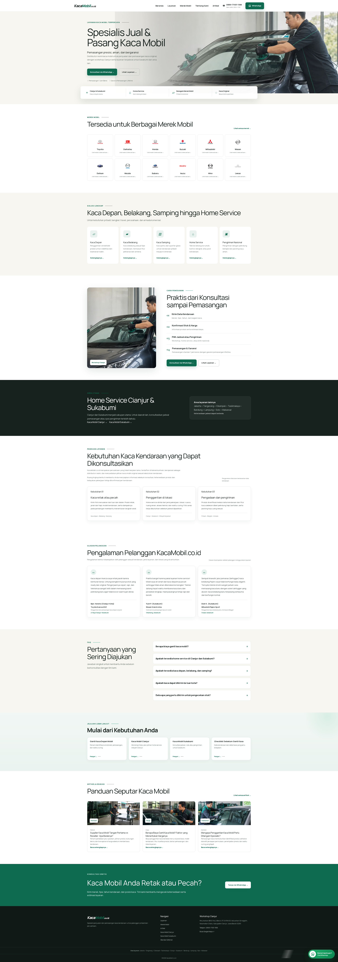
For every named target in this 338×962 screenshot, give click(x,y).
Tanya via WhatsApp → (238, 885)
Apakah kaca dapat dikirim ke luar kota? (202, 683)
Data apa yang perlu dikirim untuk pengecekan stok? (202, 695)
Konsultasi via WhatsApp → (102, 72)
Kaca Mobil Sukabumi (168, 936)
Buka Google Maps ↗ (207, 931)
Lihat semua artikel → (242, 795)
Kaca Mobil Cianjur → (97, 422)
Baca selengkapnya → (99, 847)
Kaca (85, 5)
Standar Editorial (166, 940)
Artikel (162, 928)
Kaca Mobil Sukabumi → (120, 422)
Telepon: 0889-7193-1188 (209, 928)
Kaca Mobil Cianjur (167, 932)
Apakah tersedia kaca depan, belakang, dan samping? (202, 671)
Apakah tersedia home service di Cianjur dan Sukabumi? (202, 658)
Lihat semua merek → (242, 128)
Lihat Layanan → (129, 72)
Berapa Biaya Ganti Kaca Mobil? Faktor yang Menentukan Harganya (166, 834)
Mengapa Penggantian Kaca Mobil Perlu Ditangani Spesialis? (220, 834)
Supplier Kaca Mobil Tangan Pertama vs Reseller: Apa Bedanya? (109, 834)
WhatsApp (256, 5)
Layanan (163, 920)
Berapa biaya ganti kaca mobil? (202, 646)
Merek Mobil (164, 924)
